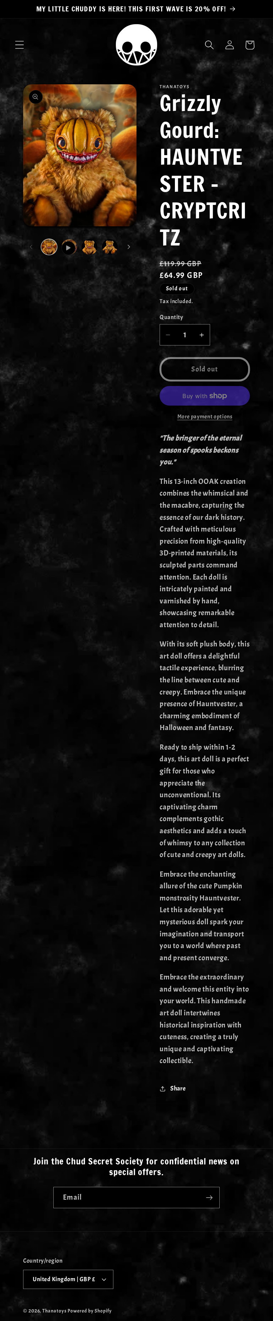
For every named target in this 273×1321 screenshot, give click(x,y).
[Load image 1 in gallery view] (49, 247)
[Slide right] (128, 247)
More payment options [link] (204, 416)
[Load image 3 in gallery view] (110, 247)
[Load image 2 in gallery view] (89, 247)
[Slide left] (31, 247)
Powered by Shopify (90, 1310)
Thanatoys (54, 1310)
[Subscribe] (209, 1198)
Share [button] (178, 1088)
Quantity (171, 317)
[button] (19, 45)
